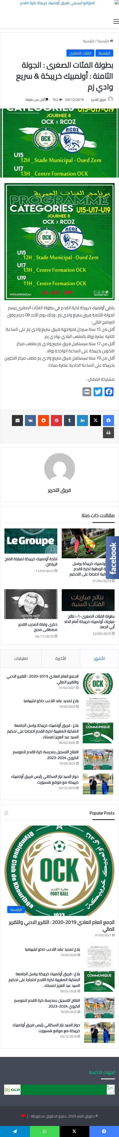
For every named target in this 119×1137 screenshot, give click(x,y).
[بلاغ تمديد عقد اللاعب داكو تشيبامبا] (98, 708)
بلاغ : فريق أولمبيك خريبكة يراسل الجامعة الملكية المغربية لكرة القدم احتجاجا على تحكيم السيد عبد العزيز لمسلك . (43, 731)
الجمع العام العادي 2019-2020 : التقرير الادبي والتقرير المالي (42, 679)
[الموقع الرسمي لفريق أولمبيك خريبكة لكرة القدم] (59, 8)
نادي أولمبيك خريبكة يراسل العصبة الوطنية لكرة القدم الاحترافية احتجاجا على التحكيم (92, 569)
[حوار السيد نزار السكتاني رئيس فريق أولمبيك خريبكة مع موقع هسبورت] (98, 784)
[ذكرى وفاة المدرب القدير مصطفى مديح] (30, 604)
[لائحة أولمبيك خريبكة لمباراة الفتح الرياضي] (30, 541)
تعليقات (21, 658)
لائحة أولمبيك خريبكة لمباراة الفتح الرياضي (31, 561)
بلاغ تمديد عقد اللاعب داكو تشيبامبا (51, 700)
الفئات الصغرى (80, 53)
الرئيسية (103, 41)
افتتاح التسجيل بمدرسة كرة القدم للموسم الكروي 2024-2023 (46, 754)
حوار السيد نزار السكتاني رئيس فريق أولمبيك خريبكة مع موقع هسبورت (45, 779)
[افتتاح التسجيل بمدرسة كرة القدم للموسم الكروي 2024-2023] (98, 759)
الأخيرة (60, 658)
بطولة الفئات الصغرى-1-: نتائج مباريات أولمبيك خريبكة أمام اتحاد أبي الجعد (89, 621)
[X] (95, 420)
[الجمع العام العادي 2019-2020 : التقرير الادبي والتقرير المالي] (98, 683)
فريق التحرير (98, 99)
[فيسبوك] (108, 420)
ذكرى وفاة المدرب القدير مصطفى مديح (37, 627)
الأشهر (99, 658)
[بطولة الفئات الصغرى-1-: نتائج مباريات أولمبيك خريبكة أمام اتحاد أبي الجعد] (88, 600)
